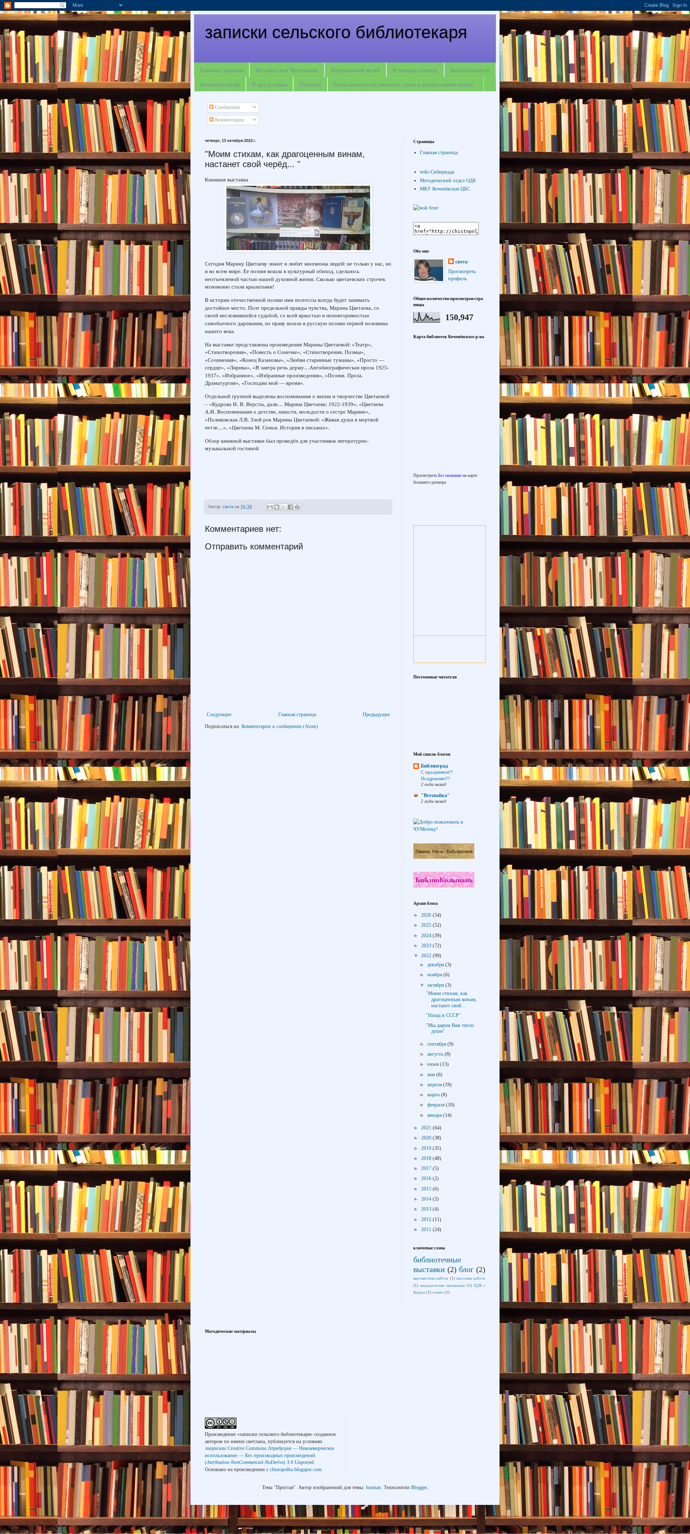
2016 (427, 1178)
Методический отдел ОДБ (448, 180)
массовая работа (470, 1278)
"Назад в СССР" (443, 1015)
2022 (427, 955)
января (435, 1115)
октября (436, 985)
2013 (427, 1209)
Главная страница (221, 70)
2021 (427, 1127)
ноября (435, 974)
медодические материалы (442, 1285)
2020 (427, 1138)
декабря (436, 964)
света (461, 261)
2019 (427, 1148)
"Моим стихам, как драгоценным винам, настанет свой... (451, 999)
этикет (437, 1292)
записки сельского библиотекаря (336, 32)
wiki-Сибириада (437, 172)
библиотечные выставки (437, 1264)
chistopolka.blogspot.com (296, 1469)
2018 (427, 1158)
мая (431, 1074)
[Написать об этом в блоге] (276, 507)
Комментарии (228, 120)
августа (436, 1054)
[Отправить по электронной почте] (269, 507)
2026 (427, 915)
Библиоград (434, 766)
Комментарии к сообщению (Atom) (280, 726)
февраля (436, 1104)
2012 (427, 1219)
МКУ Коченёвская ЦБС (445, 189)
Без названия (449, 475)
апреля (435, 1084)
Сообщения (226, 107)
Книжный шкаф (220, 84)
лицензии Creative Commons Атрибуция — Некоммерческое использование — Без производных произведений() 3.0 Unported (269, 1455)
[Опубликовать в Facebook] (290, 507)
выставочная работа (430, 1278)
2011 (427, 1229)
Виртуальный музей (355, 70)
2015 (427, 1189)
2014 (427, 1199)
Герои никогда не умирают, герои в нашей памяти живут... (406, 84)
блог (466, 1269)
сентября (437, 1044)
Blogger (419, 1487)
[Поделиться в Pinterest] (297, 507)
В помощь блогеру (415, 70)
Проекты (310, 84)
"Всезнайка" (435, 795)
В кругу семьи (269, 84)
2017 (427, 1168)
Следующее (219, 714)
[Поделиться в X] (283, 507)
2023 (427, 945)
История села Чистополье (287, 70)
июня (433, 1064)
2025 (427, 925)
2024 (427, 935)
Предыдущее (376, 714)
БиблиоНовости (470, 70)
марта (434, 1094)
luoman (373, 1487)
